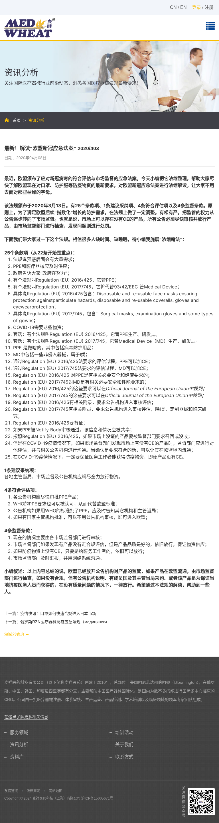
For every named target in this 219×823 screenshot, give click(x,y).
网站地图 (55, 791)
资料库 (17, 756)
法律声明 (33, 791)
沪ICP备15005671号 (97, 798)
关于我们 (124, 744)
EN (183, 7)
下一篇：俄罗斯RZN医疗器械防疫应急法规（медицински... (57, 621)
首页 (17, 120)
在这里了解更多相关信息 (26, 716)
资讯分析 (19, 744)
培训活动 (124, 732)
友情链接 (11, 791)
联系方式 (124, 756)
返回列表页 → (16, 633)
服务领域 (19, 732)
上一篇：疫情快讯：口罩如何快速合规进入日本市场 (50, 613)
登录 (196, 7)
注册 (209, 7)
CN (173, 7)
